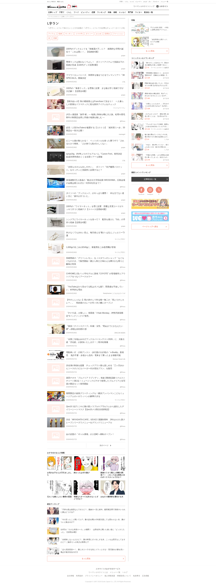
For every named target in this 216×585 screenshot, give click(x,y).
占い (150, 1)
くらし (126, 1)
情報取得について (124, 576)
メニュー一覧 (164, 1)
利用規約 (79, 576)
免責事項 (136, 576)
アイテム (51, 34)
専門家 (130, 12)
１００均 (79, 34)
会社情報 (70, 576)
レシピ (132, 1)
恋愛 (93, 12)
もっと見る (86, 559)
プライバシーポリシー (93, 576)
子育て (121, 1)
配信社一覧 (148, 12)
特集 (109, 12)
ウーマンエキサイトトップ (143, 6)
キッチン (68, 34)
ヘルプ (125, 572)
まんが (145, 1)
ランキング (101, 12)
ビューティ (139, 1)
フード (76, 12)
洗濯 (55, 38)
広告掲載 (145, 576)
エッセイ (122, 12)
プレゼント (156, 1)
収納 (60, 34)
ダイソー (89, 34)
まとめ (98, 34)
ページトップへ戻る (150, 227)
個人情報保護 (109, 576)
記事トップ (52, 12)
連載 (115, 12)
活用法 (107, 34)
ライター (138, 12)
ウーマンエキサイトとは (98, 572)
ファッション (118, 34)
